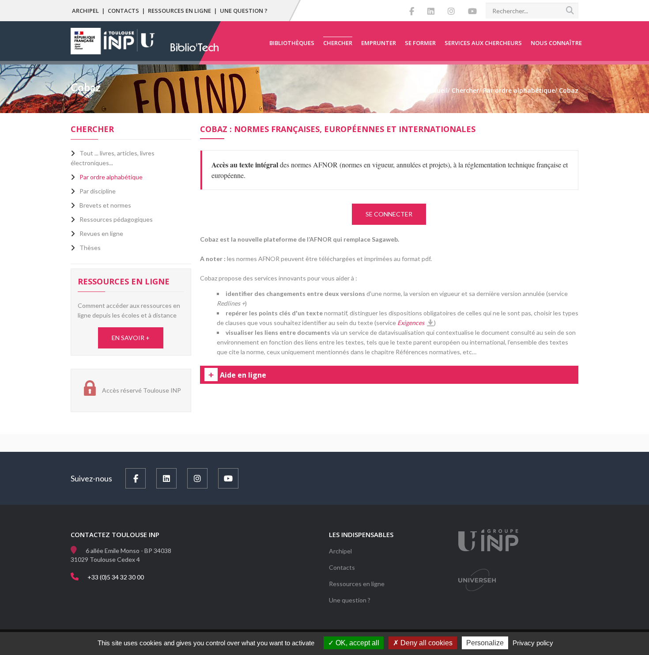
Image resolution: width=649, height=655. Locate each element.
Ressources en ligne (179, 11)
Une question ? (244, 11)
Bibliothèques (291, 43)
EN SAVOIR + (131, 337)
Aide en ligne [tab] (243, 375)
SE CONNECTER (389, 214)
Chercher (337, 43)
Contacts (123, 11)
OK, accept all (356, 643)
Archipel (85, 11)
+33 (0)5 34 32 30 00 (115, 577)
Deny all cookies (426, 643)
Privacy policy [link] (533, 643)
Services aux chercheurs (483, 43)
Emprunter (378, 43)
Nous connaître (556, 43)
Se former (420, 43)
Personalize (485, 643)
